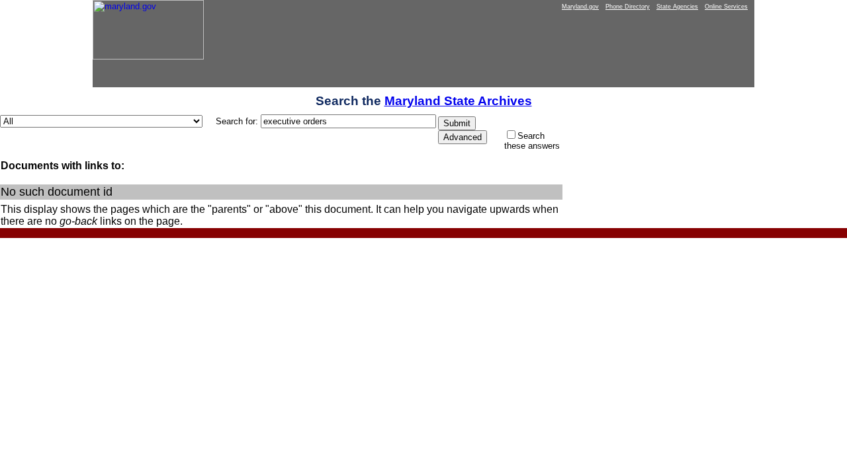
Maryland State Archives (458, 101)
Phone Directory (627, 6)
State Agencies (677, 6)
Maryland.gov (580, 6)
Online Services (726, 6)
